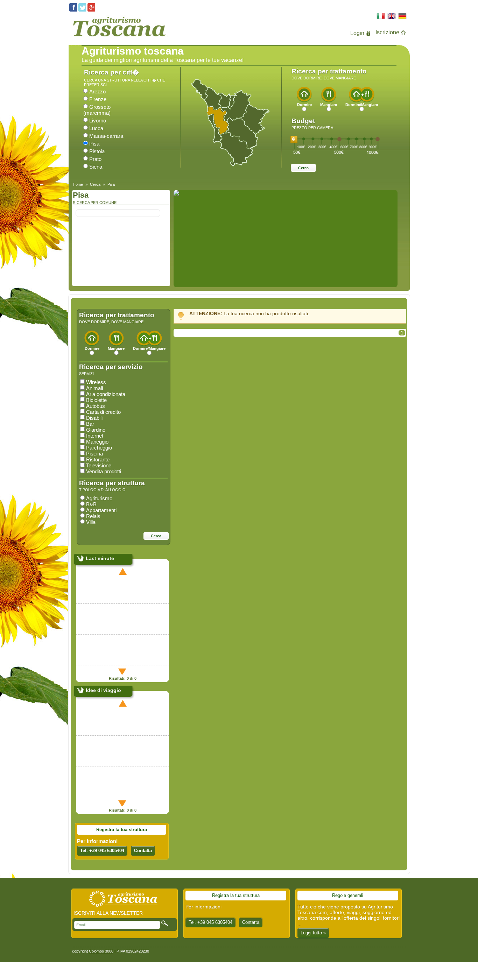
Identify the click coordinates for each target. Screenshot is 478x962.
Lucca (96, 128)
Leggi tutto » (313, 932)
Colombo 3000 (101, 951)
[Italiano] (381, 16)
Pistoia (97, 151)
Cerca (95, 184)
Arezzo (97, 91)
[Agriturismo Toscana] (119, 38)
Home (78, 184)
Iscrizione (387, 32)
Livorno (97, 120)
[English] (391, 16)
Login (357, 33)
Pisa (94, 144)
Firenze (97, 99)
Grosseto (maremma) (97, 110)
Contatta (143, 850)
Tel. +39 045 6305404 (102, 850)
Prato (95, 159)
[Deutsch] (402, 16)
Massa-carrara (106, 136)
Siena (95, 167)
